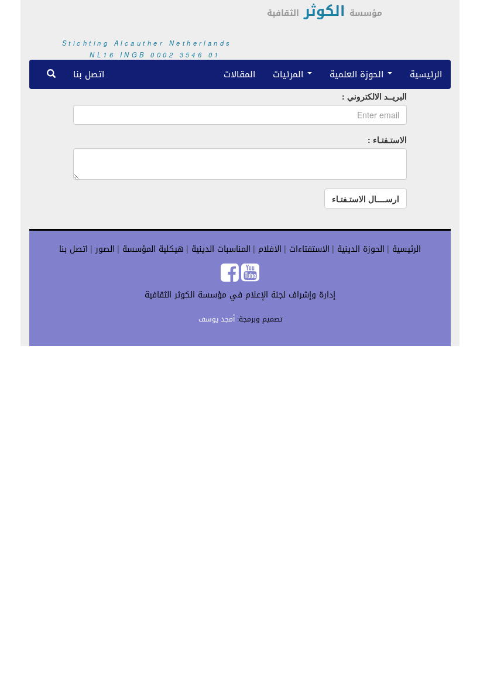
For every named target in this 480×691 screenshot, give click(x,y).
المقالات (239, 74)
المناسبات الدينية (219, 249)
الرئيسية (426, 74)
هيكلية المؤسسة (151, 249)
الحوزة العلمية (358, 74)
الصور (103, 249)
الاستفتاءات (308, 249)
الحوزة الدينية (359, 249)
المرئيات (289, 74)
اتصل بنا (88, 74)
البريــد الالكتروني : (374, 96)
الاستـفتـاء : (387, 139)
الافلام (268, 249)
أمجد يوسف (216, 319)
